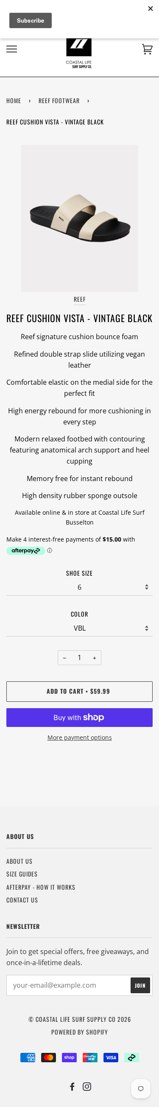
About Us (19, 860)
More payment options (79, 737)
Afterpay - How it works (40, 886)
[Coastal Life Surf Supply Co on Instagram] (87, 1087)
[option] (79, 218)
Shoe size (79, 572)
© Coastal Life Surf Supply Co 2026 (79, 1019)
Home (13, 100)
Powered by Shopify (79, 1031)
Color (79, 613)
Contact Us (22, 899)
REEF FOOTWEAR (59, 100)
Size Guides (22, 873)
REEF (80, 298)
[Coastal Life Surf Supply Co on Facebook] (72, 1087)
